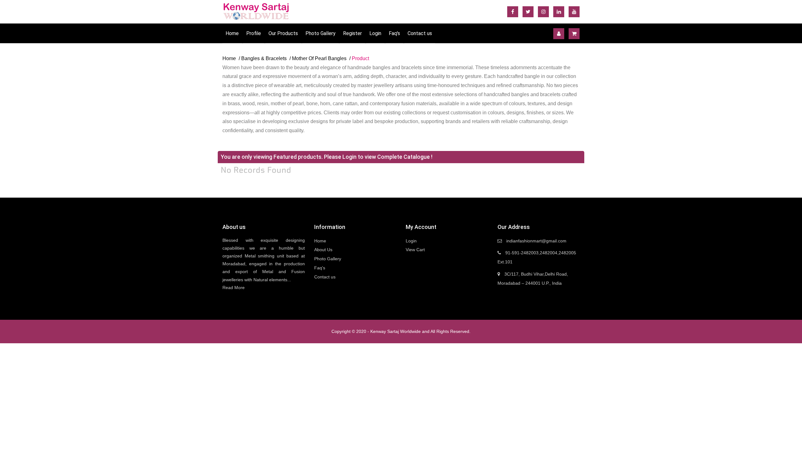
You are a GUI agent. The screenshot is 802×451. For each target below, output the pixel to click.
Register (352, 33)
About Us (323, 249)
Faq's (394, 33)
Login (375, 33)
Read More (233, 287)
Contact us (420, 33)
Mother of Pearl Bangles (319, 58)
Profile (253, 33)
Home (232, 33)
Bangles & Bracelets (264, 58)
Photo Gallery (320, 33)
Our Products (283, 33)
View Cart (415, 249)
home (229, 58)
